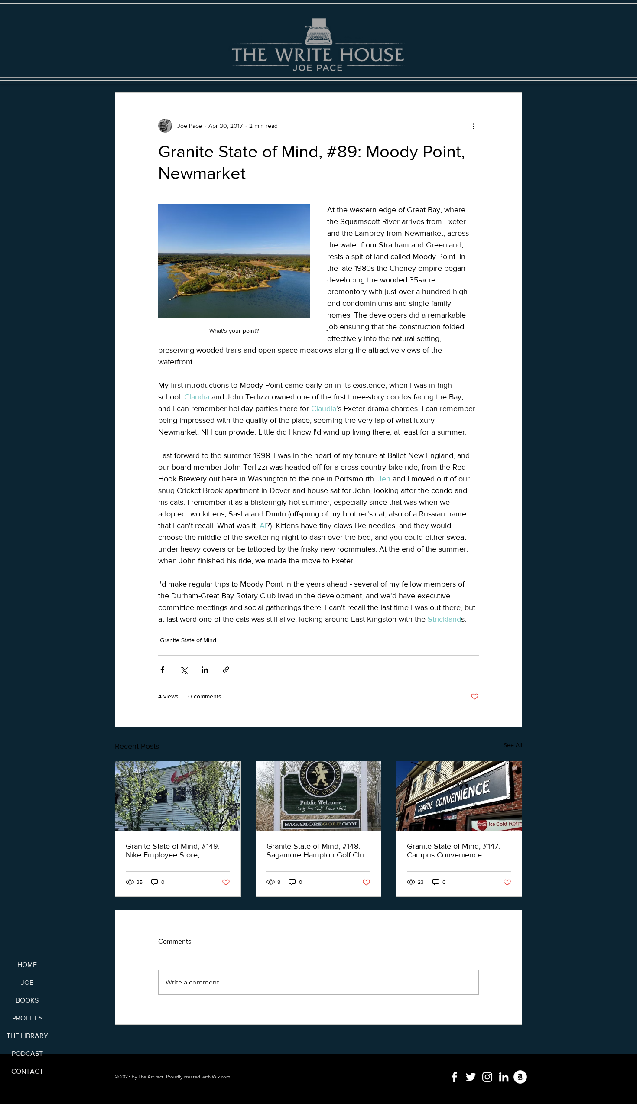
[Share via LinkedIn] (205, 670)
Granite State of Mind (188, 639)
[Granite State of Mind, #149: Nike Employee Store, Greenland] (177, 796)
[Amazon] (520, 1077)
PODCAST (27, 1053)
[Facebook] (454, 1077)
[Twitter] (471, 1077)
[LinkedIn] (503, 1077)
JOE (27, 982)
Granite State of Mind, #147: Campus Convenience (453, 850)
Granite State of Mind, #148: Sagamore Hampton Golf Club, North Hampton (318, 850)
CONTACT (27, 1071)
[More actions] (473, 125)
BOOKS (27, 1000)
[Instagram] (487, 1077)
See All (513, 744)
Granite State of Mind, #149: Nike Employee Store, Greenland (173, 850)
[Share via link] (226, 670)
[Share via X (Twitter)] (183, 670)
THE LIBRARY (27, 1035)
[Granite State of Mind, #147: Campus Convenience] (459, 796)
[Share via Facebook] (162, 670)
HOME (27, 964)
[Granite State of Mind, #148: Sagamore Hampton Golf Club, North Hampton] (318, 796)
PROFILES (27, 1018)
